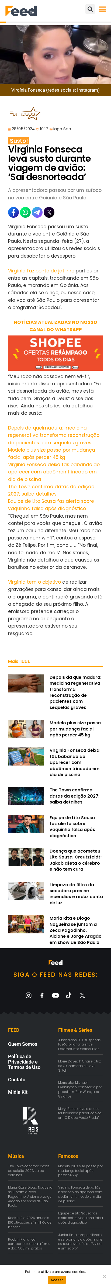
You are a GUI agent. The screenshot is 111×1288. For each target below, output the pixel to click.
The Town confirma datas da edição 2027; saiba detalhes (75, 796)
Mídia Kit (17, 1092)
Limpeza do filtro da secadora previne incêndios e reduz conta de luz (76, 894)
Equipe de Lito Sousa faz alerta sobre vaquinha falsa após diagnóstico (72, 827)
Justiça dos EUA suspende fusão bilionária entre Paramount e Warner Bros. (79, 1044)
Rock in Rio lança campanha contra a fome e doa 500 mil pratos (29, 1244)
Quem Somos (22, 1044)
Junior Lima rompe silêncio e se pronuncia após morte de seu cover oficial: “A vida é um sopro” (80, 1241)
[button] (102, 9)
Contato (16, 1079)
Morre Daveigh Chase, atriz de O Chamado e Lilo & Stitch (79, 1066)
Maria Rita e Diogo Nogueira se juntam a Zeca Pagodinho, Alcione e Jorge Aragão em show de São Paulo (76, 930)
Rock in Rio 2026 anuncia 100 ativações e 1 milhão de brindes (29, 1222)
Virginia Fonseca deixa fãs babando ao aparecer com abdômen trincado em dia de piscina (54, 471)
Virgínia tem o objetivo (34, 582)
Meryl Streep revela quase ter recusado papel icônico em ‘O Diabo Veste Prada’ (80, 1113)
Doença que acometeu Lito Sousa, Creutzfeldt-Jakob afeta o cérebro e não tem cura (76, 860)
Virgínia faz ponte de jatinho (41, 271)
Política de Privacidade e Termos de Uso (24, 1062)
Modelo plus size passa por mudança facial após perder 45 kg (75, 729)
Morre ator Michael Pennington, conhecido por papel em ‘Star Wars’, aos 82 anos (80, 1089)
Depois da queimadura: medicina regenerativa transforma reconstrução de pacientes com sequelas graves (53, 435)
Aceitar (57, 1280)
